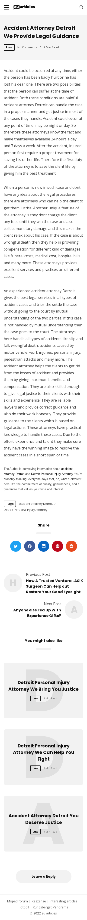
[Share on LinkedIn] (43, 546)
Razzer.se (39, 901)
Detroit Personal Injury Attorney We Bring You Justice (43, 685)
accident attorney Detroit (36, 504)
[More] (6, 7)
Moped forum (17, 901)
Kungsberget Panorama (50, 907)
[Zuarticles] (24, 7)
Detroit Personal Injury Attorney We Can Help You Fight (43, 752)
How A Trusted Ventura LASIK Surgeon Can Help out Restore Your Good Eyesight (54, 586)
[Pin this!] (57, 546)
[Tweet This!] (15, 546)
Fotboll (24, 907)
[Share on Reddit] (71, 546)
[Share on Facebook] (29, 546)
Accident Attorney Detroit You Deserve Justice (44, 819)
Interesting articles (63, 901)
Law (9, 47)
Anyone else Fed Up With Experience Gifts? (37, 612)
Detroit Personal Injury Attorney (25, 510)
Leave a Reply (44, 876)
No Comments (27, 47)
